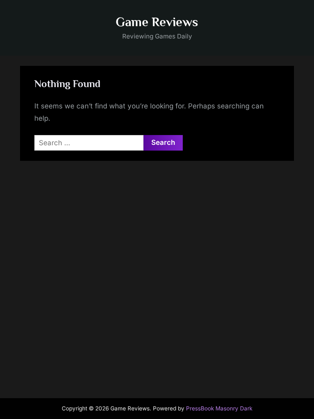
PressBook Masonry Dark (219, 408)
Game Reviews (157, 22)
